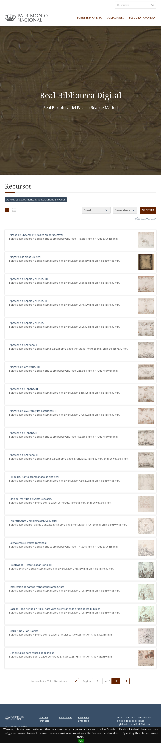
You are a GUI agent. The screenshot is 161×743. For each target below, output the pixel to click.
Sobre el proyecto (89, 17)
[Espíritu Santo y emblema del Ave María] (33, 521)
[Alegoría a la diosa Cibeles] (25, 257)
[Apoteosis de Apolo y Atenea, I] (27, 323)
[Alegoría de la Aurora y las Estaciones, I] (32, 411)
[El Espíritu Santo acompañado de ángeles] (34, 477)
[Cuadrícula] (7, 210)
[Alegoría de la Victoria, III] (24, 367)
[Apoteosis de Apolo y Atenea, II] (28, 301)
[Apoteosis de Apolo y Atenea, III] (28, 279)
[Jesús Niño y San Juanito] (24, 631)
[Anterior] (76, 681)
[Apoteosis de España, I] (23, 433)
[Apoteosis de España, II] (23, 389)
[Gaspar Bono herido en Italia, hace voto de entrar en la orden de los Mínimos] (55, 609)
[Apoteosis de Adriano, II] (23, 345)
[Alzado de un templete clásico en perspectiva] (36, 235)
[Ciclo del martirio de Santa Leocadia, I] (31, 499)
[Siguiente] (127, 681)
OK (81, 740)
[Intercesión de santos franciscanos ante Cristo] (37, 587)
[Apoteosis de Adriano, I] (23, 455)
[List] (14, 210)
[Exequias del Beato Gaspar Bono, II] (30, 565)
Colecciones (115, 17)
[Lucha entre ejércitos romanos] (28, 543)
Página (87, 681)
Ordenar (148, 210)
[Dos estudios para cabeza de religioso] (32, 653)
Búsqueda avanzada (142, 17)
